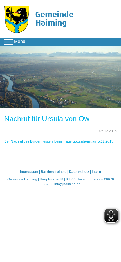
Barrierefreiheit (53, 172)
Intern (96, 172)
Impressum (29, 172)
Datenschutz (79, 172)
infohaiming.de (67, 184)
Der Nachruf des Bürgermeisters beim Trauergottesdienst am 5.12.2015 (58, 141)
